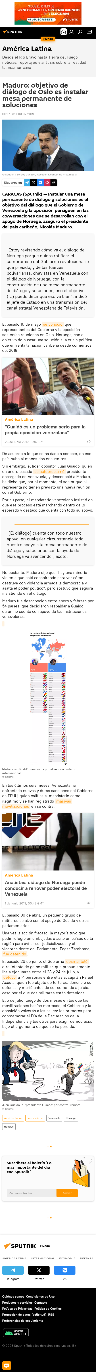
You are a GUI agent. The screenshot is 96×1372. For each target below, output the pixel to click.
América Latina (19, 419)
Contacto (40, 1302)
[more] (88, 441)
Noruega (71, 1118)
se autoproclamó (49, 471)
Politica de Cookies (48, 1309)
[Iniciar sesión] (71, 31)
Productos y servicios (17, 1302)
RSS (51, 1315)
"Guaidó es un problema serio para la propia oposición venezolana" (45, 429)
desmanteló (77, 961)
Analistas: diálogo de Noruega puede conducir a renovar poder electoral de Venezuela (46, 888)
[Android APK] (16, 1333)
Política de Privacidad (17, 1309)
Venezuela (54, 1118)
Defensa (86, 1258)
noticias (9, 1126)
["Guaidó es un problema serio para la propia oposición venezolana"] (48, 386)
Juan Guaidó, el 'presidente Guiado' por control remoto (41, 1105)
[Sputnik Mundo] (13, 34)
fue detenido (14, 954)
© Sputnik (8, 776)
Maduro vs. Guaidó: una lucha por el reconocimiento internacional (39, 771)
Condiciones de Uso (40, 1296)
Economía (67, 1258)
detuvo (9, 977)
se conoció (53, 324)
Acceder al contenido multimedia (57, 174)
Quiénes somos (13, 1296)
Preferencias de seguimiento (22, 1321)
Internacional (35, 1118)
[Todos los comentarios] (6, 1365)
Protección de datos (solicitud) (24, 1315)
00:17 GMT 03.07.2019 (18, 114)
